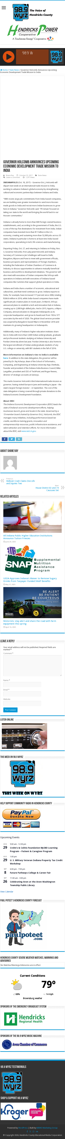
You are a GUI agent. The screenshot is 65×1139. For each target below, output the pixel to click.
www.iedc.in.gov (28, 431)
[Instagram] (33, 1131)
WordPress (23, 1128)
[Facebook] (27, 1131)
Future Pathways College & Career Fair (30, 873)
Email (6, 690)
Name (6, 680)
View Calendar (6, 891)
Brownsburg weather (32, 998)
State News (14, 70)
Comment (8, 653)
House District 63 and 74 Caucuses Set (47, 488)
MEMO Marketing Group (47, 1128)
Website (6, 699)
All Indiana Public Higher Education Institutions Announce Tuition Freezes (27, 537)
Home (5, 70)
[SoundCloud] (37, 1131)
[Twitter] (30, 1131)
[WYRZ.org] (32, 12)
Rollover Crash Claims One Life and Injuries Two (20, 481)
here (5, 358)
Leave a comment (13, 177)
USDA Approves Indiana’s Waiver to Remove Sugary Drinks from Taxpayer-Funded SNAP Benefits (30, 580)
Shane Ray (10, 175)
